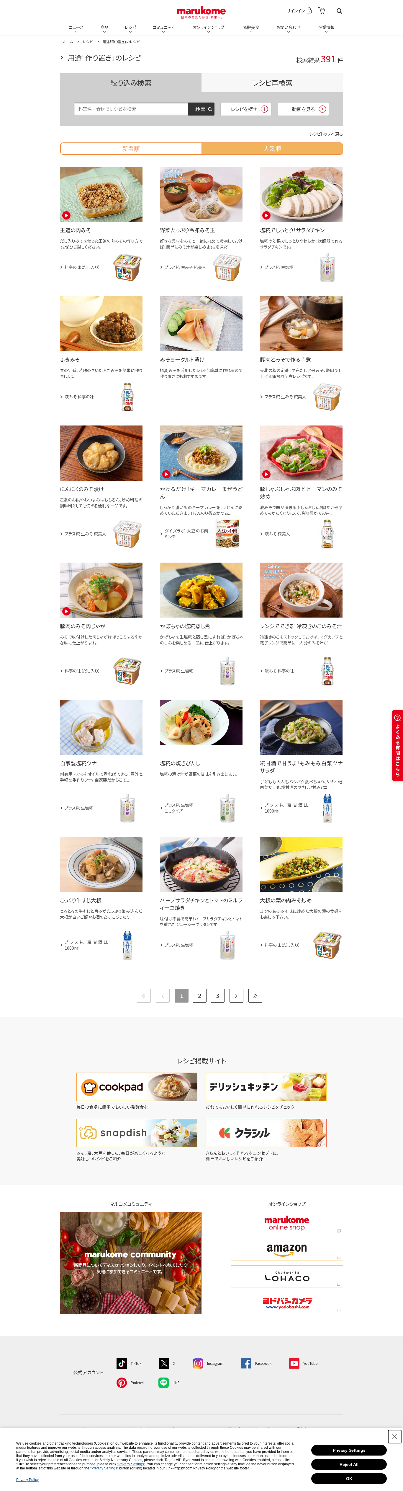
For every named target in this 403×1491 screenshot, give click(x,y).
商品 (104, 27)
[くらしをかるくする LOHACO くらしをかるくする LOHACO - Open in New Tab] (287, 1276)
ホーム (68, 41)
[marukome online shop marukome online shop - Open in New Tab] (287, 1223)
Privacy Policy (27, 1480)
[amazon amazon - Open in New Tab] (287, 1250)
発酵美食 (251, 27)
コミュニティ (163, 27)
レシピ (130, 27)
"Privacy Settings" (131, 1464)
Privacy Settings (349, 1450)
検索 (339, 11)
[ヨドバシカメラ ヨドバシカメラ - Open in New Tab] (287, 1303)
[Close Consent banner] (394, 1436)
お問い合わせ (288, 27)
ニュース (76, 27)
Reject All (349, 1464)
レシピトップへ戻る (326, 134)
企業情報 (326, 27)
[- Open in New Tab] (321, 11)
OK (349, 1478)
